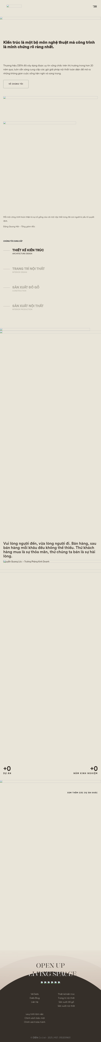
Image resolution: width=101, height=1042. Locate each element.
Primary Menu (95, 6)
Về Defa (35, 994)
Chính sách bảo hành (34, 1022)
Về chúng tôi (16, 84)
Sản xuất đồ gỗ (66, 1002)
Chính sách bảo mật (35, 1018)
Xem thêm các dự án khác (82, 793)
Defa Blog (35, 998)
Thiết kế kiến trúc (66, 994)
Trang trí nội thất (66, 998)
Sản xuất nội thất (66, 1006)
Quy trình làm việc (35, 1014)
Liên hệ (34, 1002)
